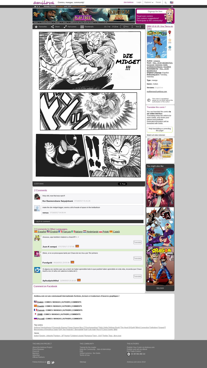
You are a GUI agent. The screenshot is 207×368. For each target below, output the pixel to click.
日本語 (40, 314)
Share (57, 27)
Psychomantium (91, 328)
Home (36, 22)
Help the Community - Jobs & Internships (95, 349)
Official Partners (39, 357)
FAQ (81, 351)
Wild (115, 329)
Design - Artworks (46, 336)
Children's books (77, 336)
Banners (36, 353)
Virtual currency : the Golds (90, 353)
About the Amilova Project (42, 347)
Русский (40, 319)
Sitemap (83, 362)
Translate (137, 242)
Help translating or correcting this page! (160, 130)
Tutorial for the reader (88, 347)
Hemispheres (46, 328)
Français (66, 231)
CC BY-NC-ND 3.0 (138, 354)
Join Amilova (128, 2)
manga (57, 22)
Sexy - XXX (97, 336)
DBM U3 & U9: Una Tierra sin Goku (82, 22)
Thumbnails (89, 27)
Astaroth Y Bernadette (75, 329)
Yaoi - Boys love (115, 336)
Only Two (62, 329)
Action (65, 22)
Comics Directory (46, 22)
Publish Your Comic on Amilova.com (140, 347)
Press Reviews (38, 349)
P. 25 (105, 22)
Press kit (36, 351)
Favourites (43, 27)
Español (41, 231)
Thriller (105, 336)
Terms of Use (85, 355)
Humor (67, 336)
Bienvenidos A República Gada (46, 329)
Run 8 (99, 329)
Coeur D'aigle (107, 329)
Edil (85, 329)
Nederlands (92, 231)
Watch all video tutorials (156, 135)
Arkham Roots (114, 328)
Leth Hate (92, 329)
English (54, 231)
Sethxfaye (154, 328)
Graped (161, 328)
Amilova (37, 328)
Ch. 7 (98, 22)
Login (139, 2)
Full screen (72, 27)
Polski (105, 231)
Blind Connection (142, 328)
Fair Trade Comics (134, 351)
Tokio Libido (103, 328)
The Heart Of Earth (128, 328)
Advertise (36, 355)
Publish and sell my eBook (137, 349)
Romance (88, 336)
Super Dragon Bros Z (76, 328)
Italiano (79, 231)
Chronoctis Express (59, 328)
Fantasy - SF (59, 336)
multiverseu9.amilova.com (157, 92)
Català (116, 231)
